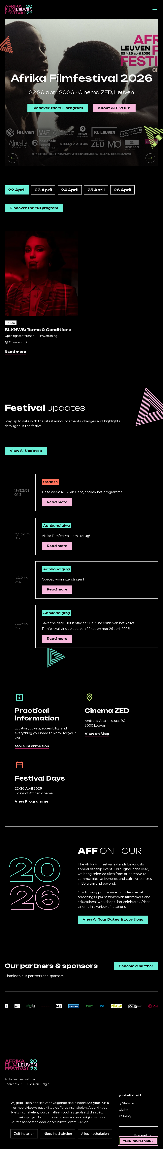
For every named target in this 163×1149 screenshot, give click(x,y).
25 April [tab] (96, 190)
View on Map (97, 734)
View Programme (32, 801)
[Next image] (150, 158)
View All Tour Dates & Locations (113, 919)
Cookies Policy (121, 1116)
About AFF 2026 (114, 108)
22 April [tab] (16, 190)
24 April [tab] (69, 190)
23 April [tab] (43, 190)
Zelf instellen (24, 1134)
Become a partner (136, 966)
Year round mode (138, 1140)
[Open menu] (154, 9)
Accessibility (119, 1109)
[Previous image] (12, 158)
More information (32, 746)
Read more (15, 352)
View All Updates (26, 451)
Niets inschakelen (58, 1134)
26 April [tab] (122, 190)
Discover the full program (57, 108)
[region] (81, 92)
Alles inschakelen (95, 1134)
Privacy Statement (124, 1103)
